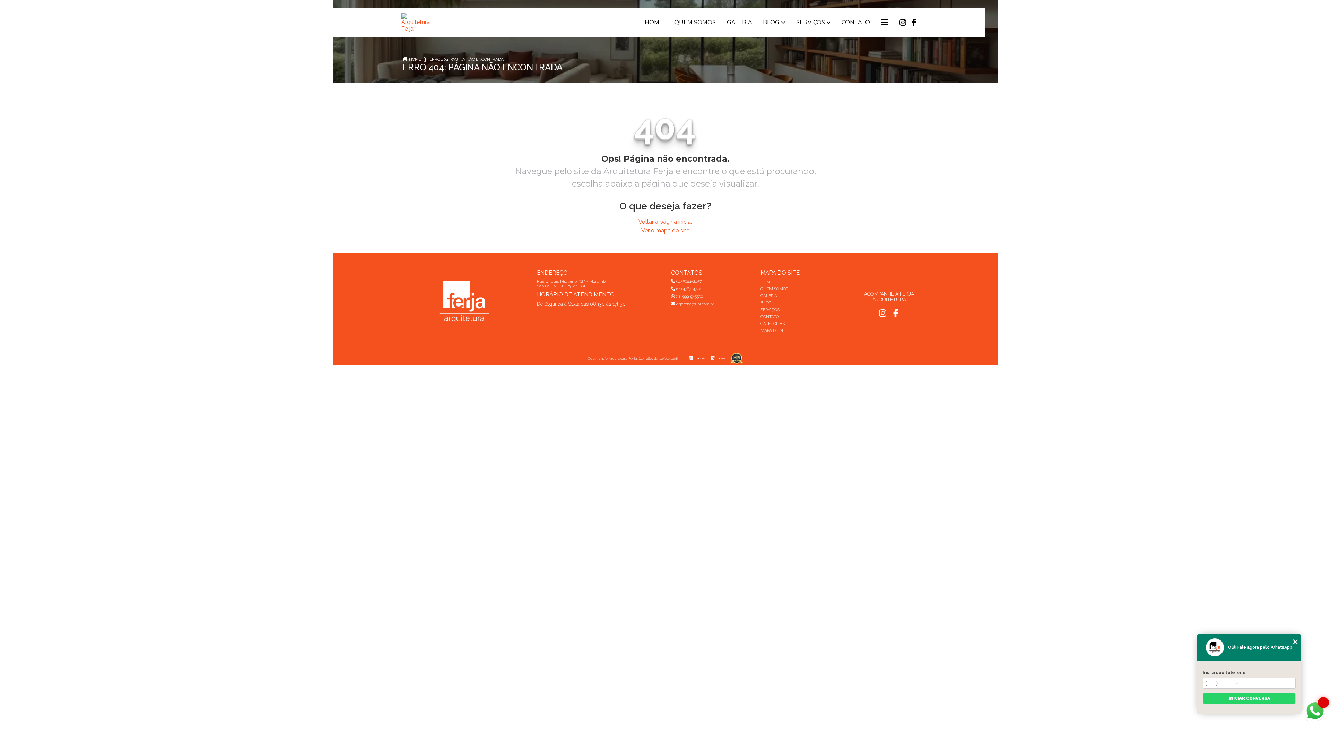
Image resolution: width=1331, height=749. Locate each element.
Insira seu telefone (1224, 672)
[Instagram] (902, 23)
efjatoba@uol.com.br (694, 304)
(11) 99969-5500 (689, 296)
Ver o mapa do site (665, 230)
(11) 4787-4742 (688, 288)
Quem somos (695, 22)
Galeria (739, 22)
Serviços (810, 22)
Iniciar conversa (1249, 698)
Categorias (772, 323)
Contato (856, 22)
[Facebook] (914, 23)
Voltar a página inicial (665, 221)
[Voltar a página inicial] (417, 22)
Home (654, 22)
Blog (771, 22)
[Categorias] (884, 22)
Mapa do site (774, 330)
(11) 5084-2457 (688, 281)
